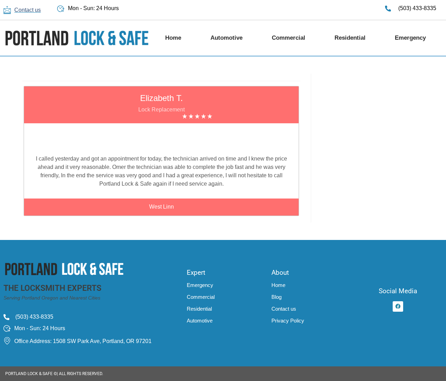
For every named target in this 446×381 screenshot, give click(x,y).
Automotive (226, 37)
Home (173, 37)
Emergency (410, 37)
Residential (350, 37)
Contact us (283, 309)
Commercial (288, 37)
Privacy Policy (287, 321)
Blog (276, 297)
